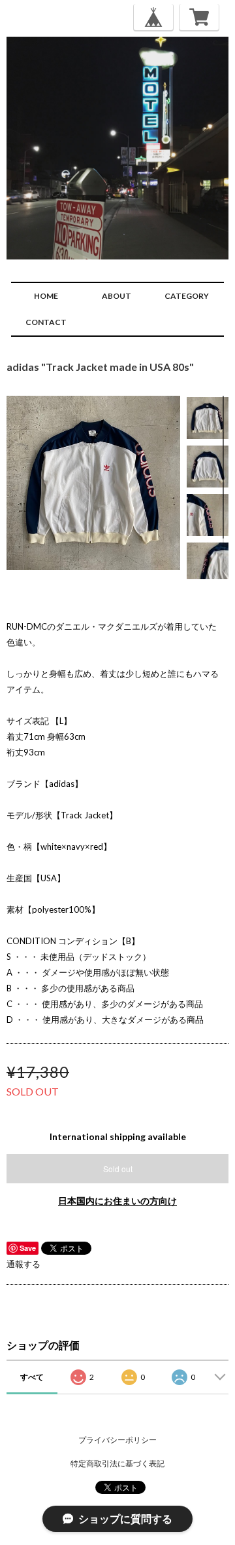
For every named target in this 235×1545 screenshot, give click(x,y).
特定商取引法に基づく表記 (117, 1463)
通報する (23, 1264)
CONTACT (46, 322)
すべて (32, 1377)
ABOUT (116, 296)
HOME (46, 296)
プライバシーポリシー (117, 1440)
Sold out (118, 1168)
